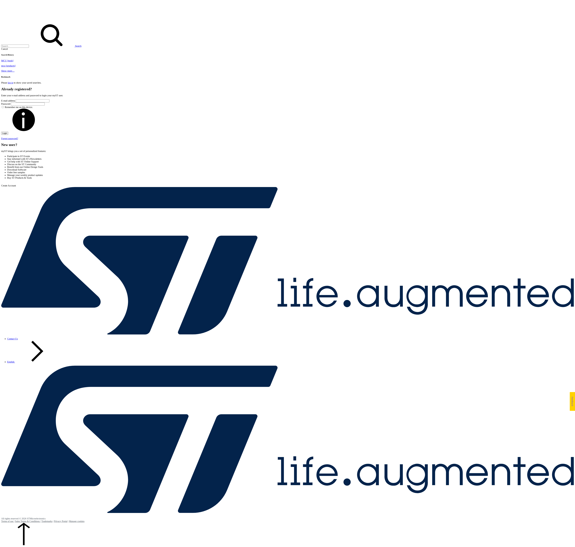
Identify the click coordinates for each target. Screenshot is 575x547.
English (11, 362)
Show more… (8, 71)
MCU (7, 60)
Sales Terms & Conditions (27, 521)
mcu (8, 65)
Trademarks (46, 521)
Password (6, 104)
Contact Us (12, 338)
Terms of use (7, 521)
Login (4, 133)
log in (10, 82)
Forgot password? (9, 138)
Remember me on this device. (19, 107)
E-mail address (8, 100)
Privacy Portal (60, 521)
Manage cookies (76, 521)
